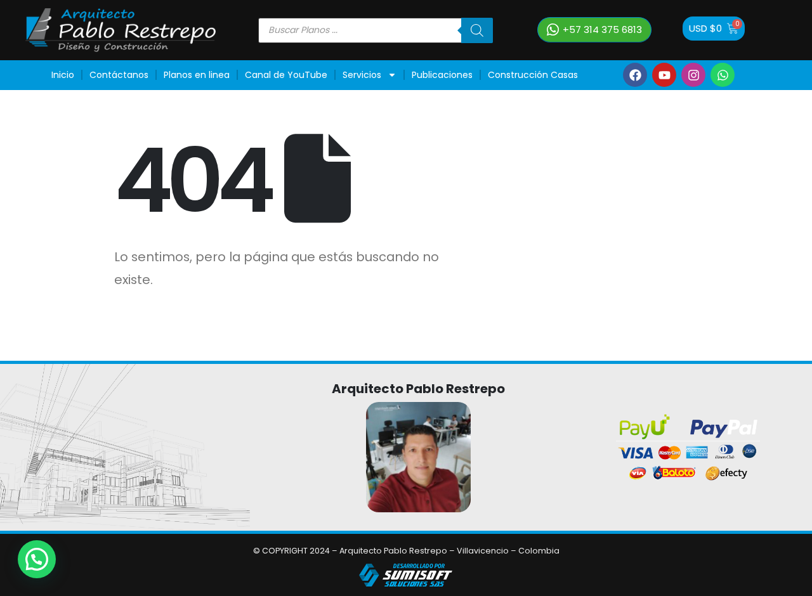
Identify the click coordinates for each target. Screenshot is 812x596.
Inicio (62, 74)
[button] (37, 559)
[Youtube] (664, 75)
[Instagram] (693, 75)
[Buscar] (477, 30)
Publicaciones (442, 74)
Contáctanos (118, 74)
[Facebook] (635, 75)
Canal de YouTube (286, 74)
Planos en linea (197, 74)
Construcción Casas (533, 74)
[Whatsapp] (722, 75)
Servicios (362, 74)
